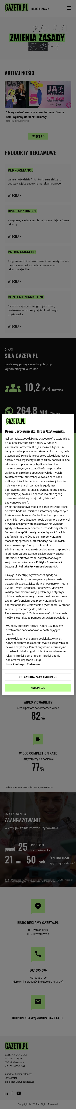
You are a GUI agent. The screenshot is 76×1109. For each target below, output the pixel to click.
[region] (38, 554)
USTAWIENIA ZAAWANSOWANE (38, 677)
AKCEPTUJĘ (38, 687)
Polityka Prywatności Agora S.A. (38, 566)
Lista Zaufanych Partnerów (23, 664)
